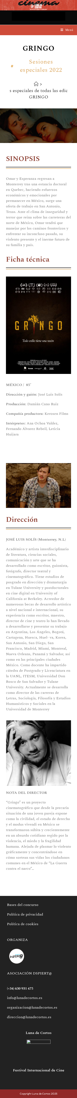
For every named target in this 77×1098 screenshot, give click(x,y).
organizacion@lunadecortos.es (32, 1007)
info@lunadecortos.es (24, 998)
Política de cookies (22, 924)
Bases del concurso (22, 905)
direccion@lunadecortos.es (29, 1017)
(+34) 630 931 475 (20, 988)
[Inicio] (36, 84)
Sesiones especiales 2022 (41, 66)
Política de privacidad (25, 914)
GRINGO (38, 97)
